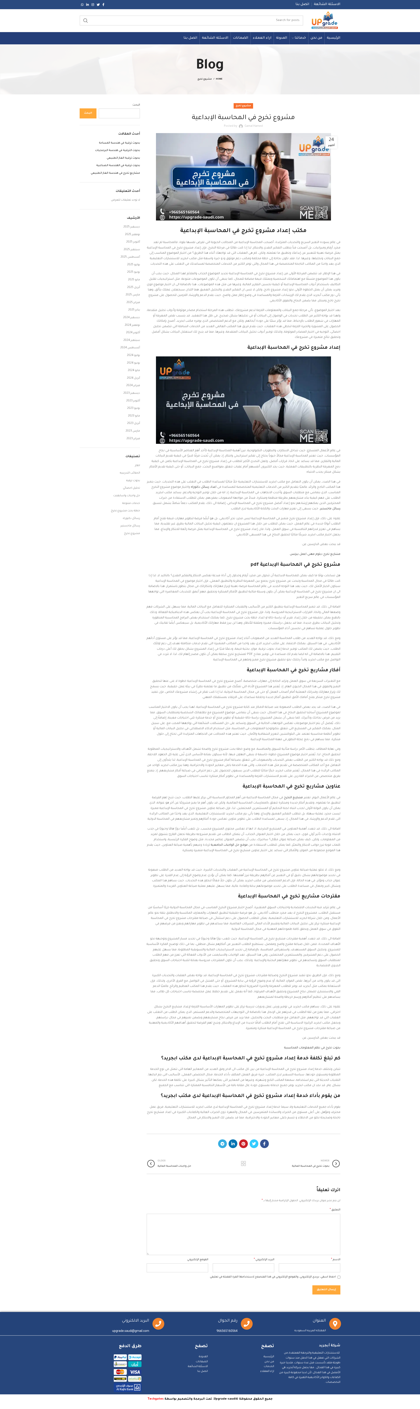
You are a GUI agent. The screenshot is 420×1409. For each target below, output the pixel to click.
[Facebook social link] (103, 4)
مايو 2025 (134, 279)
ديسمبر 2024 (131, 317)
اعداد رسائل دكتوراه (203, 487)
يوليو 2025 (133, 264)
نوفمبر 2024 (132, 325)
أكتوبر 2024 (133, 332)
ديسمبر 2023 (131, 393)
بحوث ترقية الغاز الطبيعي (123, 158)
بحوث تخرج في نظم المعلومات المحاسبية (312, 1048)
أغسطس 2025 (130, 257)
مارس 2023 (133, 431)
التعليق (335, 1210)
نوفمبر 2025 (132, 234)
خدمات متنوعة (131, 503)
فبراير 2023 (133, 438)
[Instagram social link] (92, 4)
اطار (137, 465)
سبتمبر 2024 (131, 340)
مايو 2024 (134, 370)
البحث (136, 105)
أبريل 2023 (133, 423)
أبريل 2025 (133, 287)
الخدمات (269, 1366)
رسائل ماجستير (330, 508)
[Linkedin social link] (87, 4)
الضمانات (202, 1361)
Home (219, 79)
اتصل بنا (202, 1371)
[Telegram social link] (222, 1143)
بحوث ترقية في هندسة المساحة (119, 143)
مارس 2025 (133, 295)
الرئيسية (269, 1356)
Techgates (155, 1399)
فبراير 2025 (133, 302)
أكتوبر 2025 (133, 242)
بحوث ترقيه (133, 480)
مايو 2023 (134, 416)
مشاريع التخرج (293, 797)
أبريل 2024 (133, 378)
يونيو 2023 (133, 408)
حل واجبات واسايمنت (126, 495)
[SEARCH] (85, 21)
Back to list (243, 1163)
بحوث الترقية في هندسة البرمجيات (117, 150)
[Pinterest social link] (243, 1143)
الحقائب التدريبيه (130, 473)
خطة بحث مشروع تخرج (125, 510)
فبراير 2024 (133, 385)
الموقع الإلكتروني (197, 1259)
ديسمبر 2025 (131, 227)
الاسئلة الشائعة (198, 1366)
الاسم (335, 1260)
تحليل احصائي (131, 488)
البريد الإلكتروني (264, 1260)
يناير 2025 (134, 310)
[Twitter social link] (98, 4)
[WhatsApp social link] (82, 4)
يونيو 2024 (133, 363)
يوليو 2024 (133, 355)
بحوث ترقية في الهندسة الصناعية (118, 165)
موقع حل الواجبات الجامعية (229, 845)
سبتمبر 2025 (132, 249)
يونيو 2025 (133, 272)
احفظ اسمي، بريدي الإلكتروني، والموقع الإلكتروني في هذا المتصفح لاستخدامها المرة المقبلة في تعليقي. (272, 1277)
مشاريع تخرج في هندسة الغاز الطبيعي (115, 173)
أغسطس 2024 (130, 347)
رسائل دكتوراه (131, 518)
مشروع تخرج (205, 79)
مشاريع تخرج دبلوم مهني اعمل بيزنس (315, 554)
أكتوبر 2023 (133, 401)
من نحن (269, 1361)
